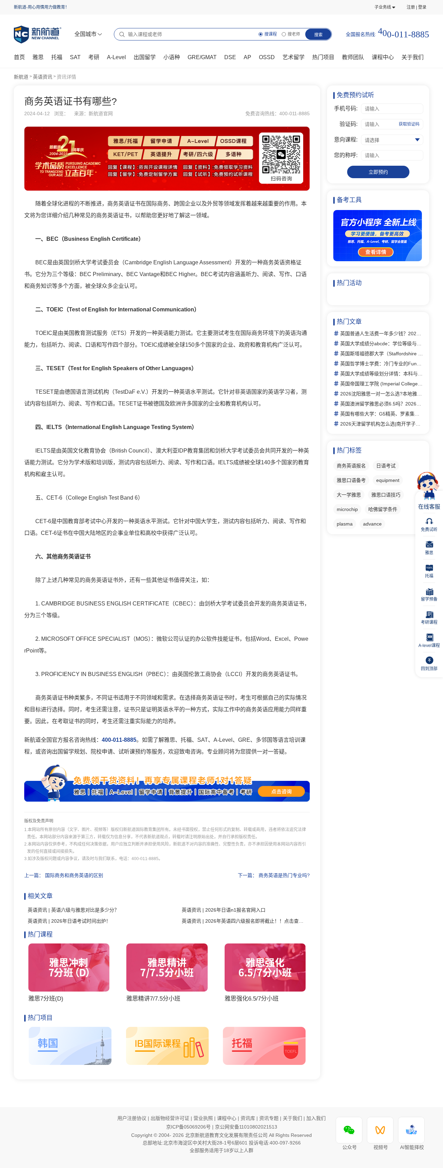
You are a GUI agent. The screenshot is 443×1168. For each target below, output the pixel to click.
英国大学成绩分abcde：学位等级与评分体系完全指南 (381, 343)
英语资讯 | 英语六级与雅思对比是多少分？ (73, 910)
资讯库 (248, 1118)
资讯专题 (269, 1118)
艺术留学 (293, 57)
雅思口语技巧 (385, 495)
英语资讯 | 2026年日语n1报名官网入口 (223, 910)
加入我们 (316, 1118)
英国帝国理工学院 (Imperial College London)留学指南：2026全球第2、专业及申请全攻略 (381, 383)
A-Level (116, 57)
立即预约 (378, 172)
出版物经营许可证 (171, 1118)
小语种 (171, 57)
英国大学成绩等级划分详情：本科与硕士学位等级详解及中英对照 (381, 373)
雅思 (38, 57)
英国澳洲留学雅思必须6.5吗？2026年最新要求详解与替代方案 (381, 404)
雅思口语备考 (351, 480)
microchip (347, 509)
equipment (387, 480)
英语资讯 (42, 77)
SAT (75, 57)
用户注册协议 (131, 1118)
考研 (93, 57)
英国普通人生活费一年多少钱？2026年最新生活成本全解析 (381, 333)
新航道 (21, 77)
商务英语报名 (351, 465)
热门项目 (323, 57)
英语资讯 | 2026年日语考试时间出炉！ (69, 921)
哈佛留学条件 (382, 509)
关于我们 (293, 1118)
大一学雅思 (349, 495)
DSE (230, 57)
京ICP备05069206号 (189, 1127)
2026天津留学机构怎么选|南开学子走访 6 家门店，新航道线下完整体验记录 (381, 424)
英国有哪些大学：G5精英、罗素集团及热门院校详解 (381, 414)
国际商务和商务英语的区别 (74, 875)
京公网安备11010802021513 (246, 1127)
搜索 (318, 35)
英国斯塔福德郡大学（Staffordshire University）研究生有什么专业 (381, 353)
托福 (56, 57)
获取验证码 (409, 124)
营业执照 (203, 1118)
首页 (19, 57)
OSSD (267, 57)
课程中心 (383, 57)
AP (247, 57)
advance (372, 524)
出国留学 (145, 57)
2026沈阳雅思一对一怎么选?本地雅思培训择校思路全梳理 (381, 393)
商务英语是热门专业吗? (284, 875)
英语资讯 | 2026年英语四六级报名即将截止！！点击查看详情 (244, 921)
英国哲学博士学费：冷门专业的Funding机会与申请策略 (381, 363)
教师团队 (353, 57)
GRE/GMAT (202, 57)
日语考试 (386, 465)
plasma (345, 524)
